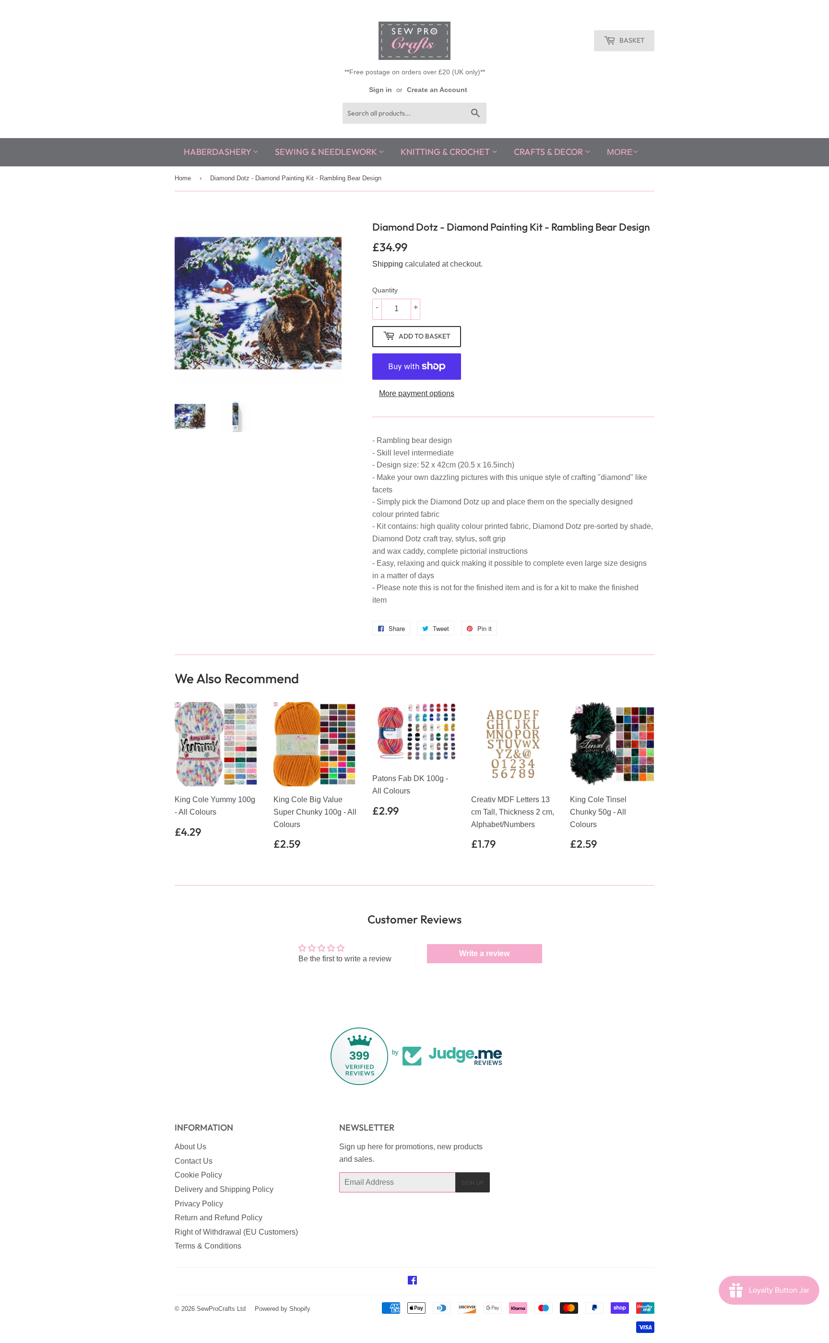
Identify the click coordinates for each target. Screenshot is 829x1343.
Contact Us (194, 1161)
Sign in (380, 89)
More (620, 152)
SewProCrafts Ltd (221, 1308)
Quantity (385, 290)
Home (183, 178)
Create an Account (437, 89)
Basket (631, 40)
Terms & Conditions (208, 1246)
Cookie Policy (198, 1175)
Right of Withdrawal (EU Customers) (236, 1232)
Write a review (484, 953)
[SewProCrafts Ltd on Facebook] (412, 1281)
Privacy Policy (199, 1204)
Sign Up (473, 1182)
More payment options (416, 393)
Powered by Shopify (282, 1308)
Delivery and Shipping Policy (224, 1189)
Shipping (387, 264)
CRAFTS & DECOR (549, 151)
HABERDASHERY (218, 151)
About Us (190, 1147)
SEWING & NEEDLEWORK (327, 151)
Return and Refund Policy (218, 1218)
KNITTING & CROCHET (446, 151)
